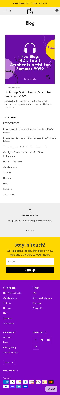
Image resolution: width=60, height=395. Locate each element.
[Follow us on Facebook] (36, 340)
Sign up (30, 270)
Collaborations (10, 167)
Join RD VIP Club (10, 352)
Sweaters (7, 189)
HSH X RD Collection (12, 161)
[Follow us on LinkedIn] (36, 346)
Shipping (37, 303)
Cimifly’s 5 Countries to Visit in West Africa (23, 152)
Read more (10, 117)
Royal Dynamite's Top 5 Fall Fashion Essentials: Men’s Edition (28, 131)
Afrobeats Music (13, 88)
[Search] (10, 11)
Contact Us (38, 308)
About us (7, 337)
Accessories (8, 194)
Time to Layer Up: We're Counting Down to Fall (24, 147)
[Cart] (55, 11)
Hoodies (7, 178)
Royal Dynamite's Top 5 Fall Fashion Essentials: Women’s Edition (29, 140)
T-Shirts (7, 172)
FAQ (35, 293)
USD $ (7, 362)
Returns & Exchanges (42, 298)
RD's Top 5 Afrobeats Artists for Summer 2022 (28, 94)
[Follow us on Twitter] (42, 340)
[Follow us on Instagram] (48, 340)
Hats (5, 183)
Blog (5, 342)
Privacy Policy (9, 347)
